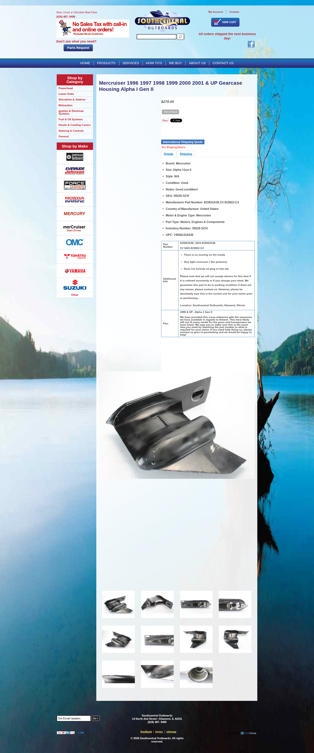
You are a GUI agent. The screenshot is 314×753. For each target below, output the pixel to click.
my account (215, 11)
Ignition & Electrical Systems (71, 112)
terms (159, 731)
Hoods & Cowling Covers (75, 124)
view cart (229, 22)
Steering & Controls (71, 130)
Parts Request (78, 48)
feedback (146, 731)
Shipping (186, 154)
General (64, 136)
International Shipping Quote (183, 142)
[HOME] (162, 21)
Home (85, 63)
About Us (197, 63)
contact (234, 11)
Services (130, 63)
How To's (154, 63)
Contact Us (223, 63)
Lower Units (66, 93)
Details (168, 154)
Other (74, 294)
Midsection (66, 105)
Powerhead (66, 88)
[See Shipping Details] (173, 148)
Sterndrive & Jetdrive (72, 99)
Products (106, 63)
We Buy (175, 63)
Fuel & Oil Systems (71, 119)
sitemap (171, 731)
